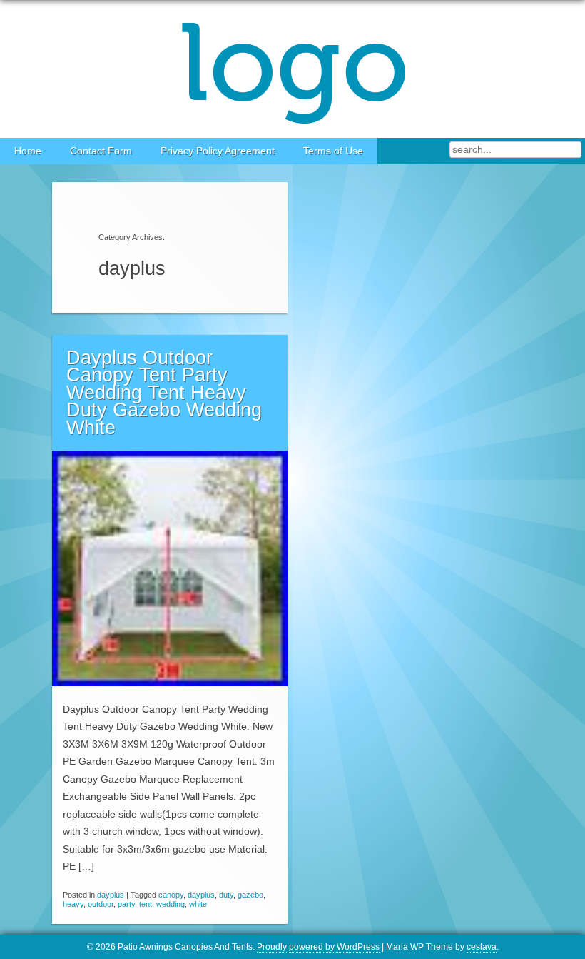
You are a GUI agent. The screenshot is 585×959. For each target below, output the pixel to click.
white (198, 904)
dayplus (110, 894)
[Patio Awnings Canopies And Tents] (292, 69)
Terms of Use (333, 151)
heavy (73, 904)
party (126, 904)
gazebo (250, 894)
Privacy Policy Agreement (218, 151)
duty (226, 894)
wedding (170, 904)
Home (27, 151)
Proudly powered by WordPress (318, 947)
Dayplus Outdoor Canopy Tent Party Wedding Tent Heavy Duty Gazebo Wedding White (164, 392)
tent (145, 904)
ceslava (482, 947)
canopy (170, 894)
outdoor (100, 904)
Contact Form (101, 151)
